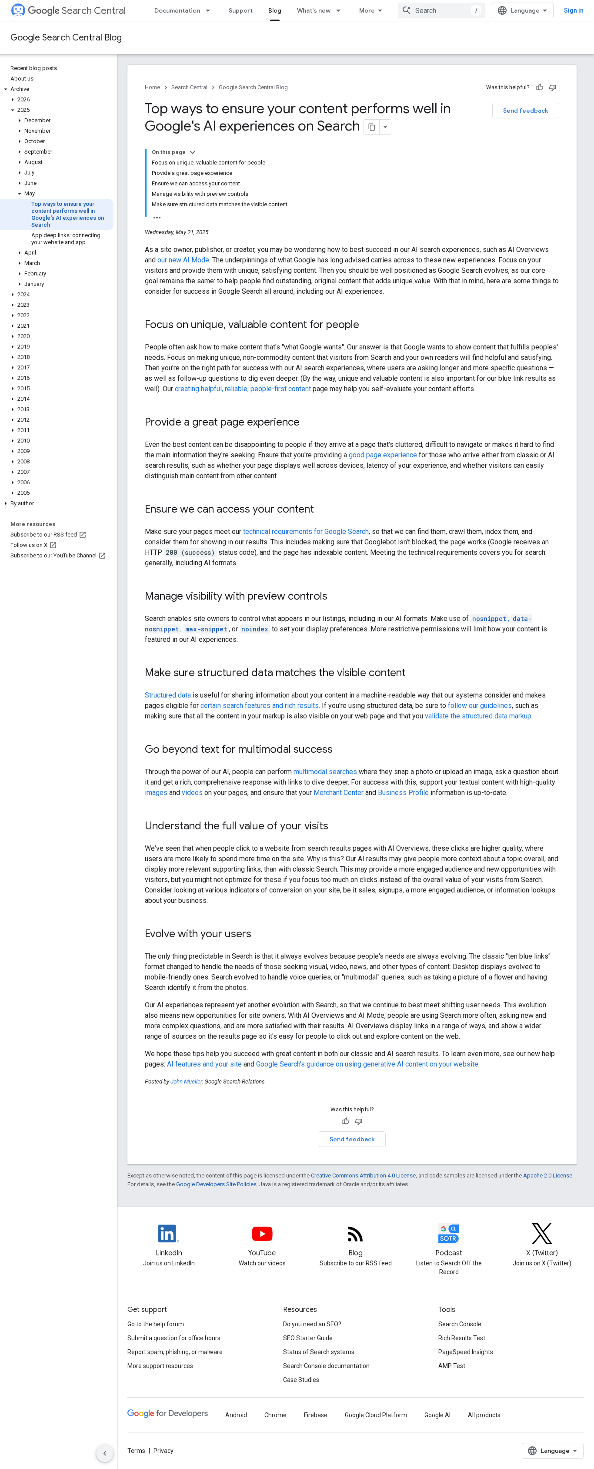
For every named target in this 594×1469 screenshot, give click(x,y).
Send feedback (525, 110)
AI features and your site (204, 1064)
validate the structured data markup (478, 716)
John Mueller (186, 1081)
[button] (56, 89)
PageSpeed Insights (465, 1351)
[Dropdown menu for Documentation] (210, 10)
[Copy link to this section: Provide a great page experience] (308, 423)
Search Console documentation (326, 1365)
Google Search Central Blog (66, 37)
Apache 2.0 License (547, 1175)
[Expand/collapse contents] (192, 152)
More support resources (160, 1365)
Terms (136, 1450)
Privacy (164, 1450)
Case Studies (301, 1379)
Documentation (177, 10)
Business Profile (403, 792)
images (156, 792)
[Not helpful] (552, 87)
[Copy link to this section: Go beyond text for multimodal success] (341, 750)
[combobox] (441, 10)
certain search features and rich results (259, 705)
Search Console (459, 1324)
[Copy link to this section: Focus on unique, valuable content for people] (368, 325)
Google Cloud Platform (376, 1415)
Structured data (168, 695)
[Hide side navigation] (104, 1453)
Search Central (94, 11)
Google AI (437, 1415)
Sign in (574, 10)
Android (236, 1415)
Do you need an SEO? (312, 1324)
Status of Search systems (318, 1351)
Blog (274, 10)
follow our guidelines (480, 705)
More (367, 10)
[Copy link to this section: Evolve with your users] (260, 934)
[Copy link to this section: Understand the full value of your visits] (337, 827)
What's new (313, 10)
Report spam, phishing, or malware (175, 1351)
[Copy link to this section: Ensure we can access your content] (322, 510)
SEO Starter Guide (308, 1338)
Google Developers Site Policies (216, 1184)
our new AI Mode (183, 260)
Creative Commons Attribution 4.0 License (363, 1175)
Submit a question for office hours (173, 1338)
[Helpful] (539, 87)
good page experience (383, 455)
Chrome (275, 1415)
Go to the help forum (155, 1324)
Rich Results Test (461, 1338)
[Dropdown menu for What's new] (340, 10)
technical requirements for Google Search (306, 531)
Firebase (315, 1415)
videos (192, 792)
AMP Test (451, 1365)
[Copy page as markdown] (372, 127)
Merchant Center (339, 792)
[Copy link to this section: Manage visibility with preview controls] (336, 597)
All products (484, 1415)
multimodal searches (325, 772)
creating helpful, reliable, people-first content (243, 389)
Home (152, 87)
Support (241, 10)
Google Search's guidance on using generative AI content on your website (367, 1064)
